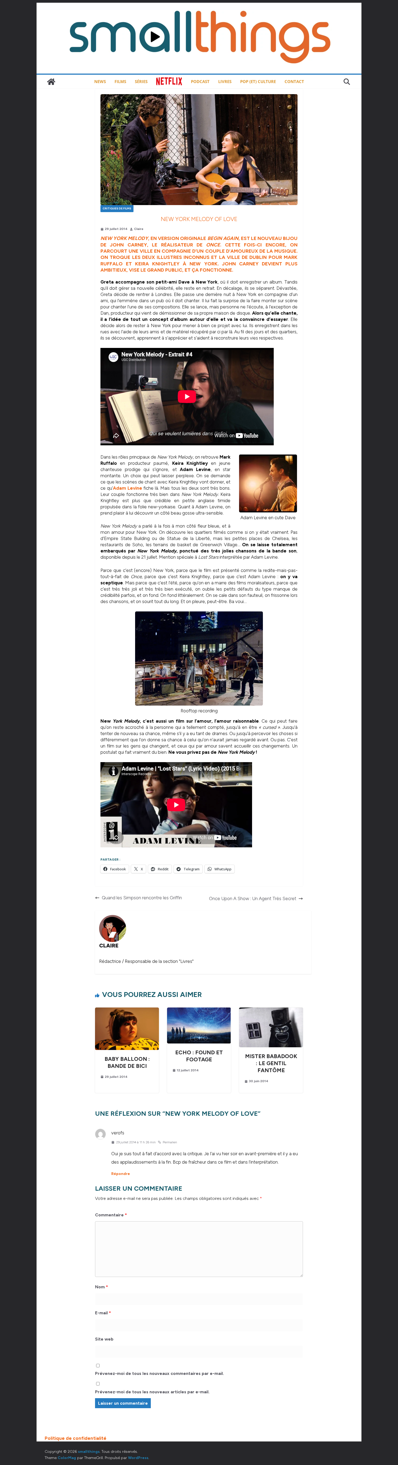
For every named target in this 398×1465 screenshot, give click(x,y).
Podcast (200, 81)
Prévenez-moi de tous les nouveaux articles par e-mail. (152, 1391)
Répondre (120, 1173)
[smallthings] (51, 81)
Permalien (170, 1142)
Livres (224, 81)
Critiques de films (117, 208)
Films (120, 81)
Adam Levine (127, 488)
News (100, 81)
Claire (138, 229)
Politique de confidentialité (75, 1438)
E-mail (103, 1312)
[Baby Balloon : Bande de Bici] (127, 1010)
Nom (101, 1286)
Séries (141, 81)
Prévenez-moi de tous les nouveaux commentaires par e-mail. (159, 1373)
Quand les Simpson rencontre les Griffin (142, 897)
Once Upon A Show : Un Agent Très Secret (252, 898)
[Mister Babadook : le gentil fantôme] (271, 1010)
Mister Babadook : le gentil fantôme (271, 1063)
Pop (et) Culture (258, 81)
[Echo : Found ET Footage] (199, 1010)
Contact (294, 81)
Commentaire (111, 1214)
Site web (104, 1339)
